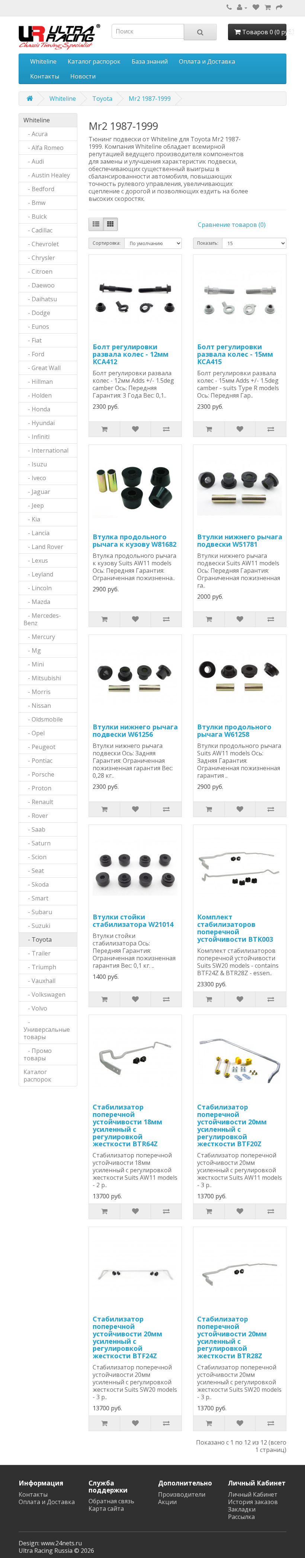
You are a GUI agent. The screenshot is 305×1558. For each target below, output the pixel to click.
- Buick (35, 216)
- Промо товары (37, 1054)
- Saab (34, 829)
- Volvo (35, 1008)
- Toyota (37, 939)
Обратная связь (111, 1501)
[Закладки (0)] (256, 7)
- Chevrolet (41, 244)
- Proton (37, 788)
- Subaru (37, 912)
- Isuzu (35, 464)
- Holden (37, 395)
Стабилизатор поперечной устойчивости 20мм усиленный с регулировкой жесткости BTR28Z (232, 1337)
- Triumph (39, 967)
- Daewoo (39, 285)
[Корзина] (267, 7)
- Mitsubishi (42, 678)
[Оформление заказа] (279, 7)
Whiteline (43, 61)
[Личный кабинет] (242, 7)
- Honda (36, 409)
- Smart (35, 898)
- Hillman (38, 382)
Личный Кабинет (252, 1494)
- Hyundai (39, 423)
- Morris (37, 692)
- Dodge (36, 313)
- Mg (32, 650)
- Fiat (32, 340)
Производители (181, 1494)
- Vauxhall (39, 981)
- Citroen (37, 271)
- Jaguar (36, 492)
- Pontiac (37, 760)
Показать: (207, 243)
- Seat (33, 871)
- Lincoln (37, 588)
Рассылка (241, 1517)
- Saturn (37, 843)
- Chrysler (39, 258)
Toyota (102, 98)
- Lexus (35, 560)
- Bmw (34, 203)
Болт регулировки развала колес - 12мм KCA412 (130, 354)
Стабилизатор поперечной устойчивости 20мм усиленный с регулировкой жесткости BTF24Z (127, 1337)
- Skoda (36, 884)
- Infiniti (36, 437)
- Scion (34, 857)
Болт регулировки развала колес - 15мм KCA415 (235, 354)
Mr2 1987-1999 (150, 98)
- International (45, 450)
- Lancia (36, 533)
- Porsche (38, 774)
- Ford (33, 354)
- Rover (35, 816)
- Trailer (37, 953)
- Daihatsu (40, 299)
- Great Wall (42, 368)
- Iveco (34, 478)
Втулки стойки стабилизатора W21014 (133, 920)
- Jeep (33, 505)
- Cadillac (37, 230)
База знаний (150, 61)
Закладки (242, 1509)
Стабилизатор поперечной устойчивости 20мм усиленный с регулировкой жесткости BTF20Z (232, 1125)
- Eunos (36, 326)
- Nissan (37, 705)
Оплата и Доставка (207, 61)
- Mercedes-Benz (42, 619)
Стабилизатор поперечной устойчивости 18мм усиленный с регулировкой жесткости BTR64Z (127, 1125)
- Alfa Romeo (43, 148)
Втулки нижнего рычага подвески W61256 (135, 730)
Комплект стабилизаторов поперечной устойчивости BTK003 (235, 927)
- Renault (38, 802)
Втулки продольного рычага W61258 (234, 730)
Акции (167, 1502)
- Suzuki (36, 926)
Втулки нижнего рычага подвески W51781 (239, 540)
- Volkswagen (44, 994)
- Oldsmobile (43, 719)
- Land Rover (43, 547)
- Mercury (39, 637)
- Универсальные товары (46, 1029)
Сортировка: (107, 243)
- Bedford (38, 189)
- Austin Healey (46, 175)
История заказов (253, 1502)
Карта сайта (106, 1508)
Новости (83, 76)
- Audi (33, 161)
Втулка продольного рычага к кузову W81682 (134, 540)
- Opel (34, 733)
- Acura (35, 134)
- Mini (33, 664)
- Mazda (36, 602)
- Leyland (38, 574)
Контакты (44, 76)
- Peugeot (39, 747)
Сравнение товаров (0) (232, 225)
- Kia (31, 519)
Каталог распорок (94, 61)
